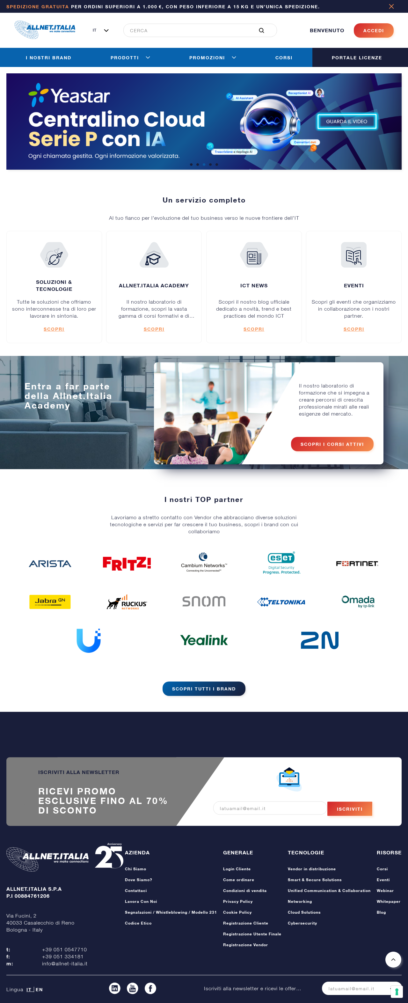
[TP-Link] (358, 601)
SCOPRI (54, 329)
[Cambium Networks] (204, 563)
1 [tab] (191, 165)
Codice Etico (138, 923)
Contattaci (136, 890)
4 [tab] (210, 165)
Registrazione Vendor (245, 944)
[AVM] (127, 564)
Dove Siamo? (138, 879)
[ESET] (281, 563)
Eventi (383, 879)
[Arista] (50, 563)
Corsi (382, 869)
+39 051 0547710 (64, 949)
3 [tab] (204, 165)
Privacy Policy (238, 901)
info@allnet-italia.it (65, 963)
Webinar (385, 890)
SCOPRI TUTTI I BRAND (204, 688)
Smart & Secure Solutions (315, 879)
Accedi (373, 30)
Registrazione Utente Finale (252, 934)
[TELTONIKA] (281, 602)
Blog (381, 912)
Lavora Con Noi (141, 901)
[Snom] (204, 601)
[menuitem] (196, 30)
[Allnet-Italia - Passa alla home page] (45, 37)
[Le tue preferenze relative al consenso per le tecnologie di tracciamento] (397, 992)
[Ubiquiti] (89, 640)
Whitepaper (389, 901)
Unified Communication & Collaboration (329, 890)
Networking (300, 901)
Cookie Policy (237, 912)
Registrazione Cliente (245, 923)
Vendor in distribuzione (312, 869)
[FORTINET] (358, 563)
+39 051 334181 (63, 956)
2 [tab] (197, 165)
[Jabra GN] (50, 601)
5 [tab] (217, 165)
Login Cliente (237, 869)
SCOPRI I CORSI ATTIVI (332, 444)
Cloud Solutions (304, 912)
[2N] (320, 640)
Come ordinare (238, 879)
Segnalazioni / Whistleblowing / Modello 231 (171, 912)
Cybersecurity (302, 923)
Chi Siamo (135, 869)
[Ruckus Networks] (127, 601)
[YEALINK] (204, 640)
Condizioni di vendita (245, 890)
